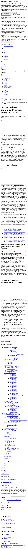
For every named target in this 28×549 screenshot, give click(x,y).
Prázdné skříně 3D (11, 369)
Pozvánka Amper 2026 (6, 482)
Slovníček (6, 81)
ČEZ (5, 465)
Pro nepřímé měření (11, 359)
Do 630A (12, 363)
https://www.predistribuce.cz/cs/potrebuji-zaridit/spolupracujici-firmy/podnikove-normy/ (14, 240)
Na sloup (9, 444)
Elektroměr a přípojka (12, 424)
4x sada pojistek (13, 379)
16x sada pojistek (14, 394)
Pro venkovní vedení (12, 374)
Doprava (6, 539)
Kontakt (5, 85)
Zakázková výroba (8, 86)
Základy (8, 433)
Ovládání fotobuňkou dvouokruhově (18, 420)
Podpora (6, 59)
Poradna (5, 79)
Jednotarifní (15, 351)
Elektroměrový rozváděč (6, 150)
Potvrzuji (3, 35)
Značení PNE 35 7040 (9, 537)
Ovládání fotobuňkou (15, 418)
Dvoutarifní (15, 352)
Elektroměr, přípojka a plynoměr (14, 426)
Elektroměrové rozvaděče (10, 347)
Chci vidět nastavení (5, 13)
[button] (1, 61)
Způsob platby (7, 541)
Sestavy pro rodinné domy (10, 422)
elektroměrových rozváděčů (11, 307)
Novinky (6, 83)
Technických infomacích (14, 333)
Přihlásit (3, 497)
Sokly (8, 432)
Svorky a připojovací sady (13, 448)
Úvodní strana (7, 78)
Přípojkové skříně (8, 401)
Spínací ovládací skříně (12, 417)
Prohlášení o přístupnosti (6, 545)
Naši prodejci (7, 534)
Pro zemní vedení (11, 381)
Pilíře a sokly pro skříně (9, 430)
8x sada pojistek (13, 389)
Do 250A (12, 362)
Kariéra (5, 57)
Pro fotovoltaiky (7, 456)
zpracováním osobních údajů (14, 500)
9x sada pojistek (13, 390)
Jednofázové (13, 355)
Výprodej (6, 458)
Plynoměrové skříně (8, 413)
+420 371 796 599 (9, 520)
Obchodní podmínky (8, 535)
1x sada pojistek (13, 375)
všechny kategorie (5, 341)
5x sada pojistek (13, 386)
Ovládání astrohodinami (15, 421)
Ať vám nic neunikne (6, 495)
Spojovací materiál (11, 447)
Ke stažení (6, 56)
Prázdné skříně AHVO (12, 367)
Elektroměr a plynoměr (12, 425)
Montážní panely (10, 441)
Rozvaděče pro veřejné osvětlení (11, 414)
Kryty (8, 440)
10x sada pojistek (14, 391)
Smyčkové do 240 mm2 (12, 406)
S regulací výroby (20, 354)
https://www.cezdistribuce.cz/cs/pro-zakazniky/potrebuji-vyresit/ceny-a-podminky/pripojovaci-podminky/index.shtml (15, 231)
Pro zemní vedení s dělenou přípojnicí (16, 395)
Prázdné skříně (7, 365)
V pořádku (14, 13)
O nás (5, 55)
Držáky (8, 437)
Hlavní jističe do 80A (12, 438)
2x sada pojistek (13, 377)
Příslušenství (7, 436)
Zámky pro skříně (11, 371)
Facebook (3, 527)
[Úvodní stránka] (5, 68)
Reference (6, 538)
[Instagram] (4, 52)
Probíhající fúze (5, 474)
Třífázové (12, 350)
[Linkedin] (8, 527)
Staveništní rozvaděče (9, 429)
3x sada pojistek (13, 378)
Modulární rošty (10, 443)
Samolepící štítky (11, 445)
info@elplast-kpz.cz (9, 519)
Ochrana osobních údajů (18, 545)
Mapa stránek (4, 546)
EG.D (5, 463)
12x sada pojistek (14, 393)
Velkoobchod (7, 87)
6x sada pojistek (13, 387)
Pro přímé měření (11, 348)
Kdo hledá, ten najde (5, 71)
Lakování (9, 451)
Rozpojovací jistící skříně (10, 373)
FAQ (5, 82)
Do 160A (12, 361)
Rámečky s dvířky (8, 434)
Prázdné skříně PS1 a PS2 (13, 366)
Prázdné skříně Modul (12, 370)
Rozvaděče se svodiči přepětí (10, 428)
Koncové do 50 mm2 (12, 402)
